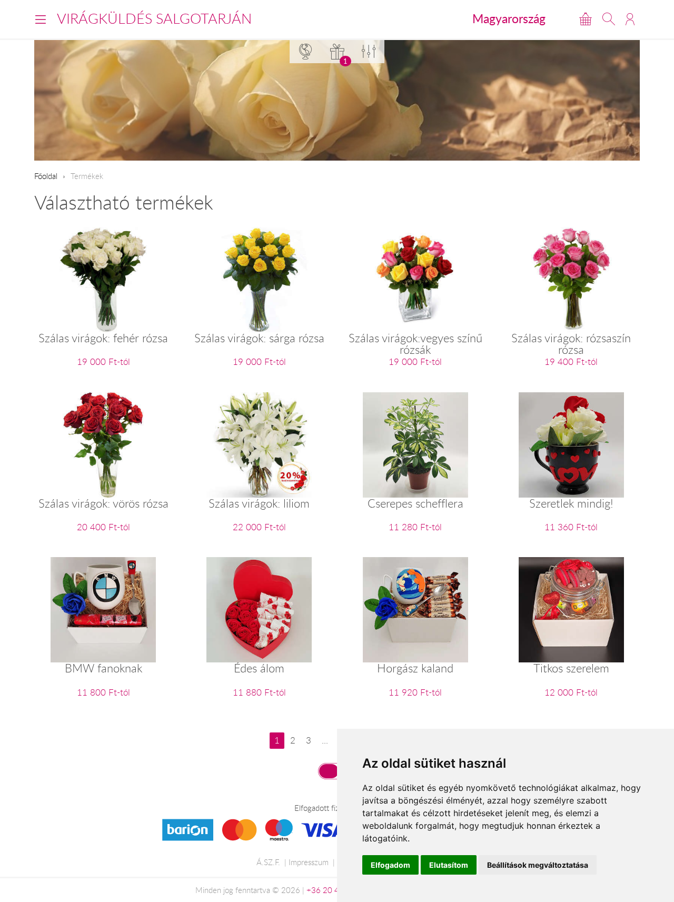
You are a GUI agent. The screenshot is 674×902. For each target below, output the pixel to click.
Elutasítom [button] (448, 864)
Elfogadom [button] (390, 864)
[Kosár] (585, 19)
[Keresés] (608, 19)
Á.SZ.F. (268, 862)
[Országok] (305, 51)
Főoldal (45, 176)
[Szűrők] (368, 51)
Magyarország (509, 18)
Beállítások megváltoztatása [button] (537, 864)
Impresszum (309, 862)
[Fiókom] (630, 19)
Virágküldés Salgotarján (154, 18)
